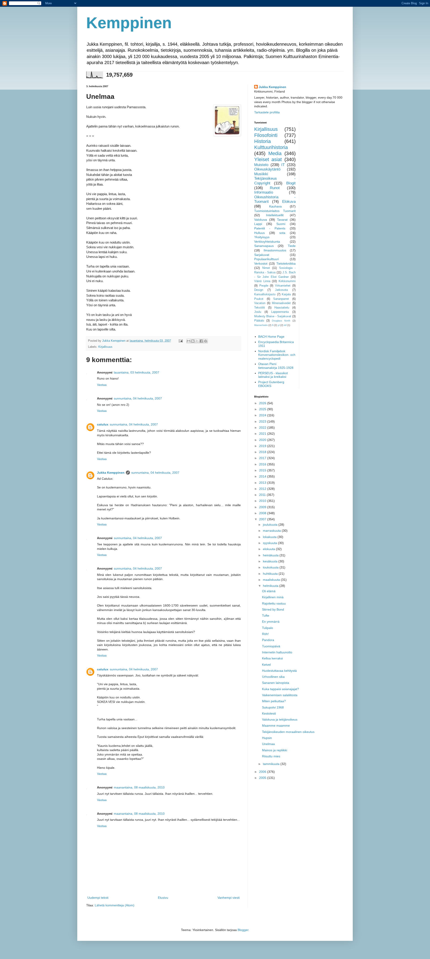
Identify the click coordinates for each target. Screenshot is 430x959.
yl (279, 325)
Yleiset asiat (268, 159)
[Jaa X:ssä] (197, 341)
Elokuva (289, 201)
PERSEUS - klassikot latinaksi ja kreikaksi (273, 375)
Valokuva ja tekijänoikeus (279, 719)
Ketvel (266, 664)
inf (285, 325)
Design (258, 290)
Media (275, 153)
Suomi (280, 224)
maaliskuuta (272, 579)
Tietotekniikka (286, 263)
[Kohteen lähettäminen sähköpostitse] (188, 341)
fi (272, 325)
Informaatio (263, 192)
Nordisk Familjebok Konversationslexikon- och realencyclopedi (276, 355)
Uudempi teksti (97, 897)
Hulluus (259, 233)
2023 (263, 421)
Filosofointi (265, 135)
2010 (263, 501)
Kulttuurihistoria (271, 147)
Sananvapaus (264, 246)
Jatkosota (281, 290)
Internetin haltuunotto (277, 652)
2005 (263, 778)
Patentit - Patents (269, 228)
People (263, 285)
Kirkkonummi (287, 281)
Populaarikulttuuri (266, 259)
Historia (262, 141)
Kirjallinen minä (273, 597)
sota (282, 233)
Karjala (286, 294)
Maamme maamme (276, 725)
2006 (263, 771)
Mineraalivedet (281, 303)
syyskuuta (270, 543)
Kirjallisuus (105, 346)
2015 (263, 470)
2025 (263, 409)
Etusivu (163, 897)
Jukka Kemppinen (111, 472)
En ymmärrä (271, 621)
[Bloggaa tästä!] (193, 341)
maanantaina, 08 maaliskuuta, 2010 (139, 787)
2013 (263, 482)
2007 (263, 519)
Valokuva (260, 219)
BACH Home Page (271, 336)
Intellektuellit (275, 215)
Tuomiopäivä (271, 646)
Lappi (258, 224)
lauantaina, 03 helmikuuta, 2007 (136, 372)
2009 (263, 507)
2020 (263, 440)
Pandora (268, 640)
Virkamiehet (282, 285)
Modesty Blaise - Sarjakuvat (272, 316)
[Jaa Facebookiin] (201, 341)
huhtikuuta (271, 573)
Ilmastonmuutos (275, 250)
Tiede (292, 246)
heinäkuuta (271, 555)
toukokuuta (271, 567)
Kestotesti (269, 713)
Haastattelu (281, 307)
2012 (263, 488)
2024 (263, 415)
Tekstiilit (259, 307)
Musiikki (261, 174)
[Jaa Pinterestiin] (205, 341)
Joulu (257, 311)
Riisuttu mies (271, 756)
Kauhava (275, 206)
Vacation (259, 303)
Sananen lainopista (275, 683)
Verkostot (260, 263)
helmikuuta (271, 585)
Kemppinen (129, 23)
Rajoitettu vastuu (274, 603)
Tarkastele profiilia (267, 112)
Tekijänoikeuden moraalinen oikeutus (288, 732)
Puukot (258, 298)
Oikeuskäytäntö (267, 169)
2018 (263, 452)
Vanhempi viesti (228, 897)
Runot (275, 188)
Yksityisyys (261, 237)
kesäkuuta (270, 561)
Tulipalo (267, 628)
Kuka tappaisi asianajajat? (280, 689)
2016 (263, 464)
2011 (263, 495)
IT (283, 165)
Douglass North (281, 320)
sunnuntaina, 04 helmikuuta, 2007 (138, 398)
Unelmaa (268, 744)
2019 (263, 446)
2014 (263, 476)
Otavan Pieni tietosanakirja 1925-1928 (275, 365)
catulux (102, 424)
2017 (263, 458)
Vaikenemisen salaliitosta (279, 695)
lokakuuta (270, 537)
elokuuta (269, 549)
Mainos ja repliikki (274, 750)
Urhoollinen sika (273, 676)
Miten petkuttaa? (274, 701)
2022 (263, 427)
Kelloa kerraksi (272, 658)
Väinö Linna (262, 281)
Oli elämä (268, 591)
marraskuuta (272, 530)
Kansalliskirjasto (264, 294)
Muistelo (261, 165)
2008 (263, 513)
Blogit (291, 183)
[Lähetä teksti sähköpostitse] (180, 340)
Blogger (243, 930)
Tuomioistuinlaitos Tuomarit (275, 211)
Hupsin (267, 738)
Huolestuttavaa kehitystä (279, 670)
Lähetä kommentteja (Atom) (114, 905)
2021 (263, 433)
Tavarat (282, 219)
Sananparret (281, 298)
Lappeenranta (280, 311)
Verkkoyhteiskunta (267, 241)
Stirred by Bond (273, 609)
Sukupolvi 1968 (273, 707)
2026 (263, 403)
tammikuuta (271, 764)
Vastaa (102, 385)
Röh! (265, 634)
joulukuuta (270, 524)
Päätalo (259, 320)
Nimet (266, 268)
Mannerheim (261, 325)
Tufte (265, 615)
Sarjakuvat (261, 255)
